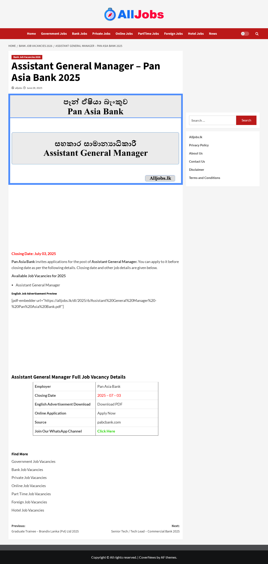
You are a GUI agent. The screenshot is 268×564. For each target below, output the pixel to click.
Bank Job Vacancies (27, 469)
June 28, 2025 (34, 87)
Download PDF (109, 404)
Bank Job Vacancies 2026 (26, 57)
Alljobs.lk (195, 137)
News (213, 33)
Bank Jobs (79, 33)
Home (31, 33)
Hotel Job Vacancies (28, 510)
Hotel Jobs (196, 33)
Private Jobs (101, 33)
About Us (196, 153)
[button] (257, 34)
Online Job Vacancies (29, 485)
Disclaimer (196, 169)
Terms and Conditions (204, 178)
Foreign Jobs (173, 33)
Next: (145, 529)
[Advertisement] (96, 219)
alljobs (18, 87)
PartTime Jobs (148, 33)
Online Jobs (124, 33)
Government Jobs (54, 33)
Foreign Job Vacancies (29, 502)
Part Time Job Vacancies (31, 493)
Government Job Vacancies (33, 461)
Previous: (45, 529)
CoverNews (147, 557)
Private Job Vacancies (29, 477)
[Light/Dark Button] (245, 34)
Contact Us (197, 161)
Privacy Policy (199, 145)
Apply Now (106, 413)
